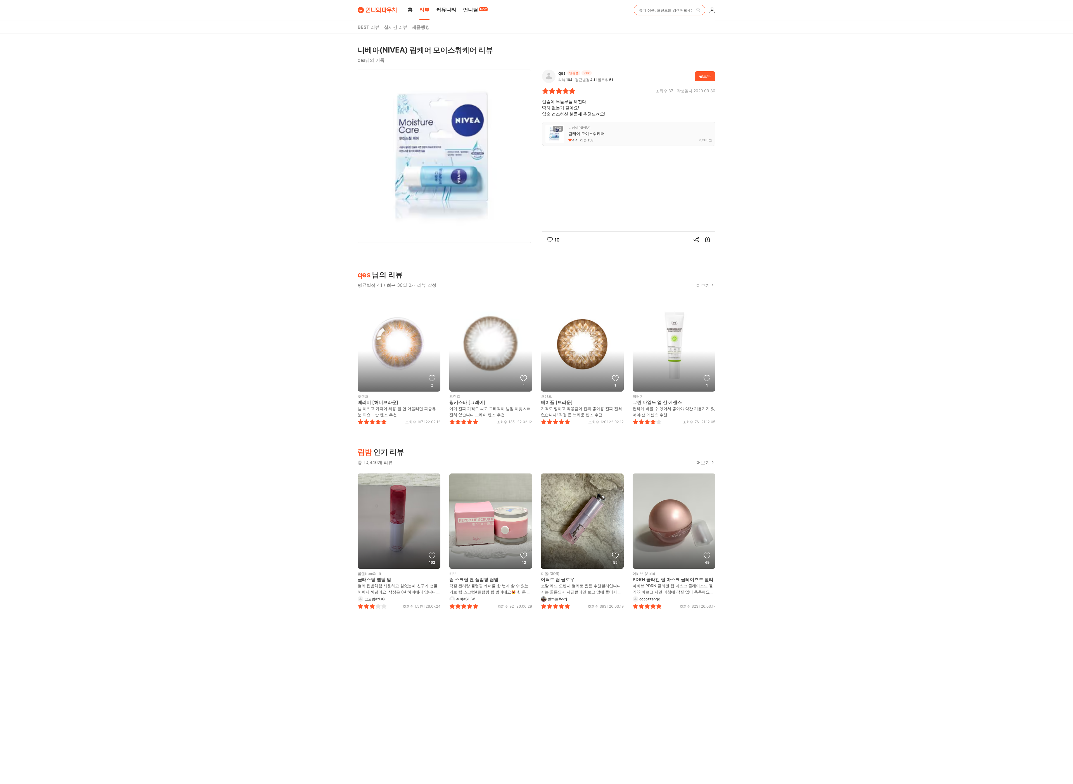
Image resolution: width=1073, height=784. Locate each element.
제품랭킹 (421, 27)
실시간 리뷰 (395, 27)
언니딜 (475, 10)
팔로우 (705, 76)
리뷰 (424, 10)
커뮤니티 (446, 10)
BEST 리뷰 (368, 27)
